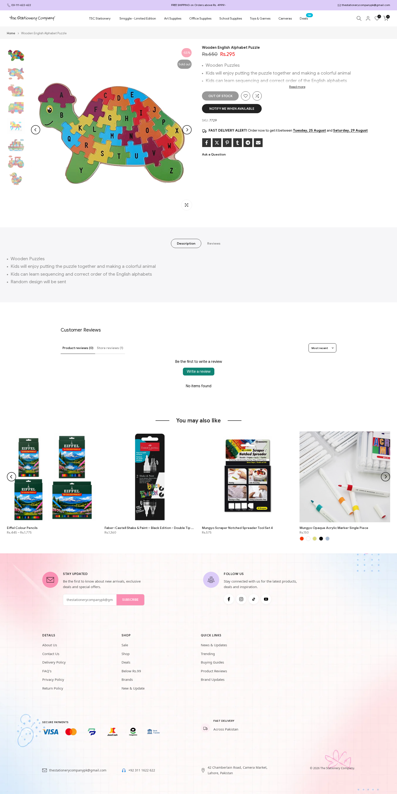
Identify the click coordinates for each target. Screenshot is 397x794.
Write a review (198, 371)
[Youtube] (266, 599)
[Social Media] (229, 599)
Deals (305, 18)
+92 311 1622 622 (141, 770)
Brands (127, 679)
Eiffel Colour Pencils (22, 527)
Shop (126, 653)
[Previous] (35, 129)
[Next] (187, 129)
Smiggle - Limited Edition (137, 18)
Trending (208, 653)
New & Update (133, 688)
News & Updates (214, 645)
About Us (49, 645)
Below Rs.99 (131, 671)
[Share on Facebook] (206, 142)
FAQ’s (46, 671)
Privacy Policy (53, 679)
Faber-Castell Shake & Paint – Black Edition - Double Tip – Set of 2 (150, 527)
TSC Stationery (100, 18)
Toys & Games (260, 18)
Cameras (285, 18)
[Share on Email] (258, 142)
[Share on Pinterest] (227, 142)
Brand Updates (212, 679)
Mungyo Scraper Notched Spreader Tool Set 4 (237, 527)
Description (186, 243)
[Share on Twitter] (216, 142)
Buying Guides (212, 662)
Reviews (213, 243)
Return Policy (52, 688)
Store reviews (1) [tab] (110, 348)
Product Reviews (214, 671)
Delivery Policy (54, 662)
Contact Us (50, 653)
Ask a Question (214, 154)
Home (11, 33)
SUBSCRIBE (130, 600)
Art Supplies (172, 18)
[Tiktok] (254, 599)
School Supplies (230, 18)
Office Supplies (200, 18)
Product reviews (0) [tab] (77, 348)
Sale (125, 645)
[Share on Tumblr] (237, 142)
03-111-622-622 (21, 5)
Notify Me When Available (231, 109)
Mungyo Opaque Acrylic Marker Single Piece (334, 527)
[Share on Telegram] (247, 142)
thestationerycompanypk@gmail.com (366, 5)
